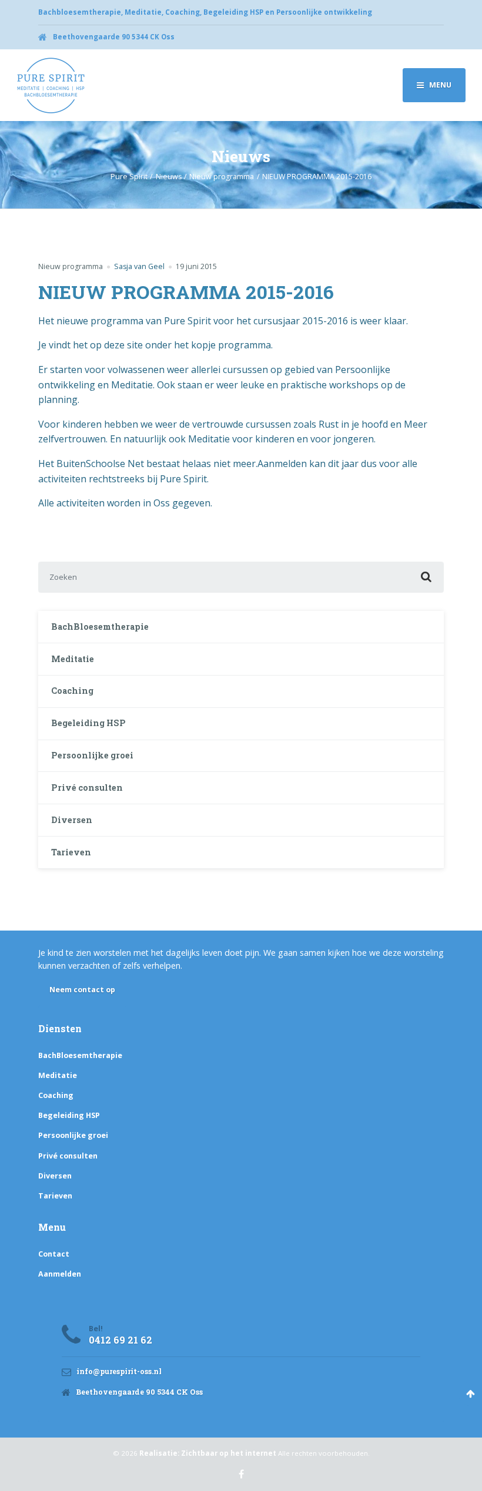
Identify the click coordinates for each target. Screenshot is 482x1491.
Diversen (71, 819)
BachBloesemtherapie (100, 626)
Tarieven (71, 852)
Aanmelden (59, 1274)
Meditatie (72, 658)
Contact (53, 1254)
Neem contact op (82, 990)
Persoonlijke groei (92, 755)
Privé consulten (87, 787)
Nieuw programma (70, 266)
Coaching (72, 690)
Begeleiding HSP (88, 722)
